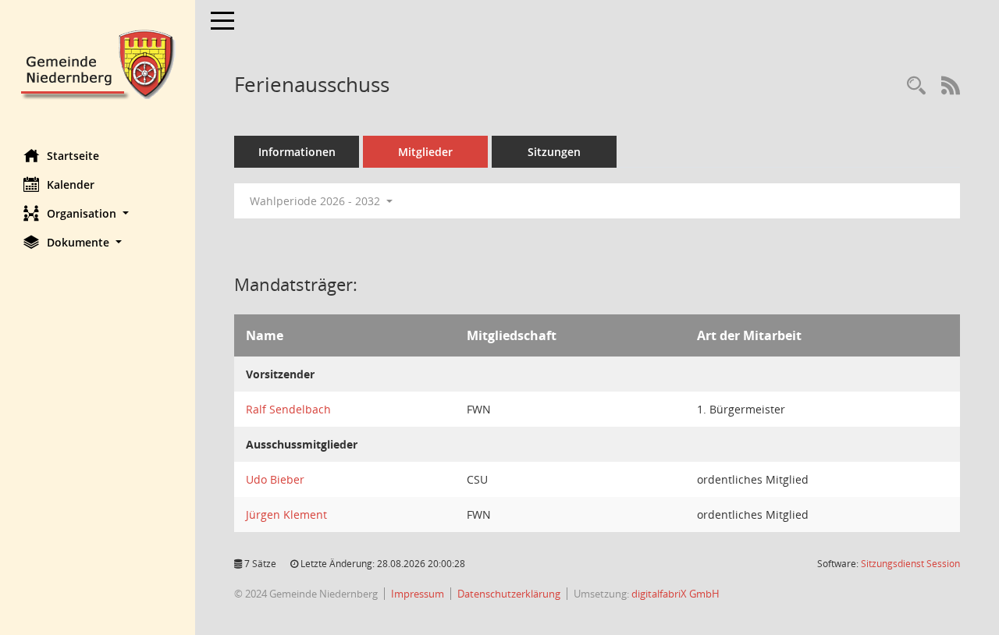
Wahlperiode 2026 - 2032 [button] (316, 200)
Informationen (297, 151)
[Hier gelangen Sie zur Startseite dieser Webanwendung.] (97, 62)
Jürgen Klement (286, 514)
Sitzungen (554, 151)
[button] (97, 213)
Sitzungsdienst (910, 563)
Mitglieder (425, 151)
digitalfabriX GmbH (675, 594)
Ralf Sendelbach (288, 409)
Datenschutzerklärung (508, 594)
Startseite (73, 155)
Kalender (70, 184)
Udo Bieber (275, 479)
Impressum (417, 594)
